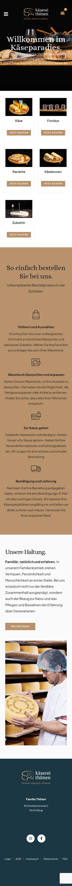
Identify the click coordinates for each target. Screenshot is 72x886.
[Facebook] (41, 838)
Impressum (32, 858)
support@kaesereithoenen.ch (36, 825)
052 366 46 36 (36, 819)
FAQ (65, 858)
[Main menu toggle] (5, 14)
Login (8, 858)
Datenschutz (51, 858)
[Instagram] (31, 838)
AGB (18, 858)
